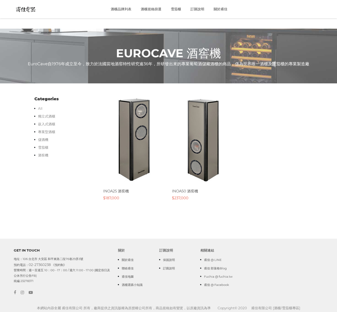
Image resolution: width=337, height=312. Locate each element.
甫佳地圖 (128, 276)
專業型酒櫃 (46, 132)
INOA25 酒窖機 (116, 191)
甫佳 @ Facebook (216, 285)
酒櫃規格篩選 (151, 9)
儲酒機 (43, 139)
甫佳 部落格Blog (215, 268)
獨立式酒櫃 (46, 116)
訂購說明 (197, 9)
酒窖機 (43, 155)
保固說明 (169, 260)
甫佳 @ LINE (213, 260)
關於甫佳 (220, 9)
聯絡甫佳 (128, 268)
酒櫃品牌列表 (121, 9)
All (40, 108)
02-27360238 (40, 265)
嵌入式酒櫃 (46, 124)
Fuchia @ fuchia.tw (218, 276)
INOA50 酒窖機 (185, 191)
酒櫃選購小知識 (132, 285)
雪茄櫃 (176, 9)
